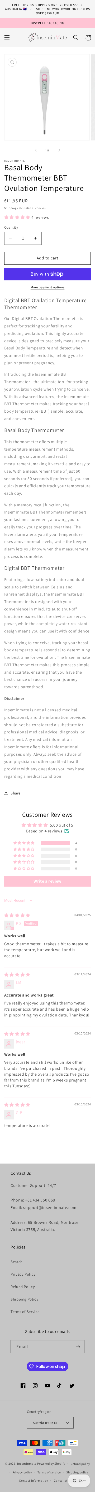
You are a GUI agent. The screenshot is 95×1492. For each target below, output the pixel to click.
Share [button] (16, 793)
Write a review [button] (47, 881)
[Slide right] (59, 150)
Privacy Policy (23, 1274)
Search (17, 1261)
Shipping (10, 208)
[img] (17, 915)
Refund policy (80, 1464)
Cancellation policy (68, 1480)
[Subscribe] (78, 1346)
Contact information (33, 1480)
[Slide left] (35, 150)
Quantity (11, 227)
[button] (7, 38)
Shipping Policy (24, 1299)
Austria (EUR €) (45, 1422)
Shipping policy (77, 1472)
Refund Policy (23, 1286)
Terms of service (49, 1472)
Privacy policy (22, 1472)
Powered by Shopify (51, 1463)
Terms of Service (25, 1311)
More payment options (48, 287)
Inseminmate (26, 1463)
